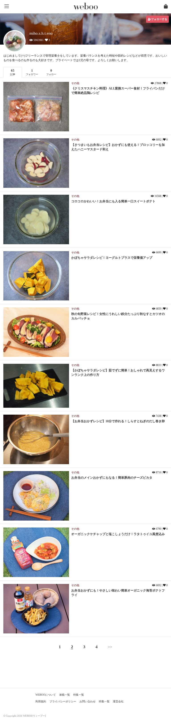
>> (110, 647)
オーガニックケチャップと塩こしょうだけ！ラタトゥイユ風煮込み (118, 534)
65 (12, 72)
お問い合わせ (87, 701)
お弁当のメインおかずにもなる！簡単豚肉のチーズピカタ (111, 477)
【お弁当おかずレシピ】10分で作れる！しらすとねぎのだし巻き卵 (118, 421)
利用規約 (40, 701)
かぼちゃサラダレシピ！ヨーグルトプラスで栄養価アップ (111, 257)
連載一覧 (64, 694)
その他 (75, 83)
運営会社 (118, 701)
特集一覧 (78, 694)
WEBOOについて (45, 694)
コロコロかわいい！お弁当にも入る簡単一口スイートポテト (113, 201)
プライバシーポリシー (62, 701)
